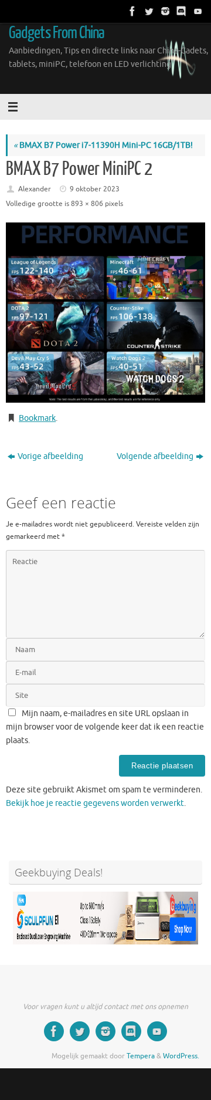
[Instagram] (164, 11)
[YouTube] (197, 11)
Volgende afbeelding (155, 456)
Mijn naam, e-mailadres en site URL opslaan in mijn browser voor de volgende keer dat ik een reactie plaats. (105, 726)
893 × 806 (87, 203)
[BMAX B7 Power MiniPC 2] (105, 312)
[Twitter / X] (147, 11)
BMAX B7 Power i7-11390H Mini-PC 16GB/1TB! (103, 145)
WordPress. (181, 1056)
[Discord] (180, 11)
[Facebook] (131, 11)
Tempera (141, 1056)
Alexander (34, 189)
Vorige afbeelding (50, 456)
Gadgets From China (57, 32)
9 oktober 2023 (95, 189)
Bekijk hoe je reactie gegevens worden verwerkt (95, 803)
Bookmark (37, 418)
